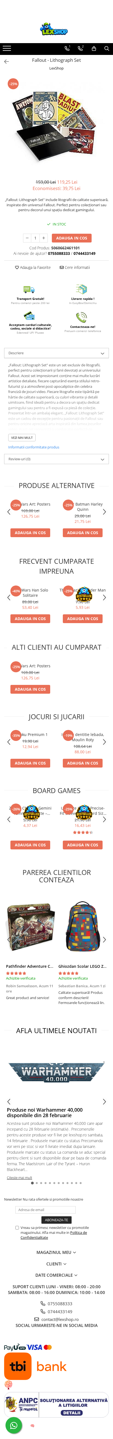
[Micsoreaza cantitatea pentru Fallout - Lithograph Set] (27, 238)
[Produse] (7, 50)
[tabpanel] (56, 125)
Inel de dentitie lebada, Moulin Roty (82, 737)
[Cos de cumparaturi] (94, 48)
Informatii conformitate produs (33, 447)
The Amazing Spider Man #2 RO (83, 592)
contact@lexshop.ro (59, 1319)
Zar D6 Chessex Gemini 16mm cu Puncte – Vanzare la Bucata (30, 810)
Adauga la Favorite (35, 267)
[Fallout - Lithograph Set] (56, 125)
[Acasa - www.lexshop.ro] (56, 29)
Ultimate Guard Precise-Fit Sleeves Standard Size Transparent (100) (83, 810)
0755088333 (59, 1303)
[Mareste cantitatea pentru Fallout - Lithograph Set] (43, 238)
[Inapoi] (4, 61)
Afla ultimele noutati (56, 1030)
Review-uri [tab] (19, 458)
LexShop (56, 68)
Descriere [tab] (16, 352)
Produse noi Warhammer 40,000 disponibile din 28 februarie (45, 1112)
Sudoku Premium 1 (30, 734)
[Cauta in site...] (107, 48)
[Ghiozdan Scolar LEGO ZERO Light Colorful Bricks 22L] (82, 926)
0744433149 (59, 1311)
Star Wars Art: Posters (30, 504)
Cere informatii (77, 267)
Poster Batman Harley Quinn (83, 506)
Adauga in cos (71, 238)
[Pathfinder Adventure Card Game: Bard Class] (30, 926)
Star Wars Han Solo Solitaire (30, 592)
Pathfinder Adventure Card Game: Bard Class (48, 966)
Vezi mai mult (22, 438)
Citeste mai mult (19, 1177)
